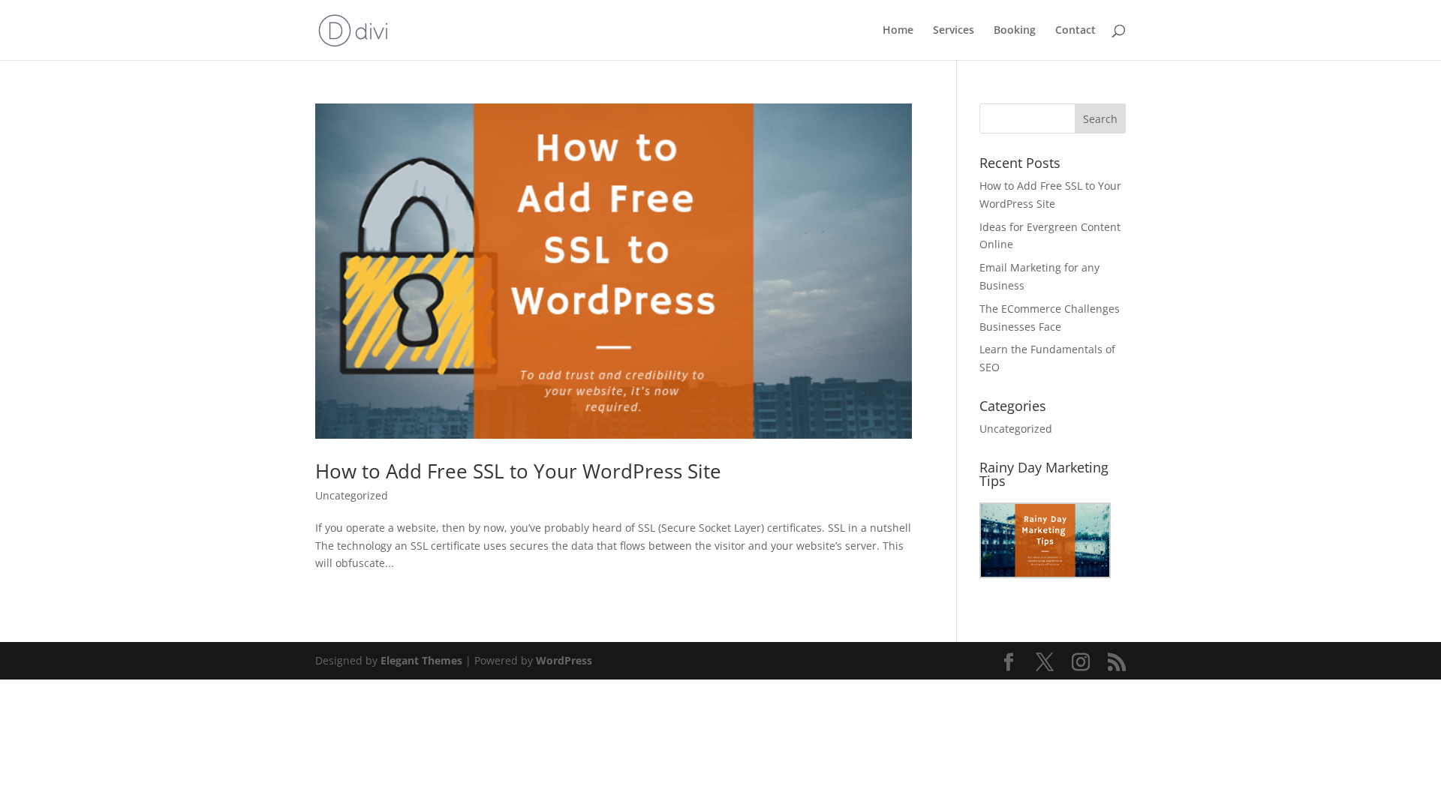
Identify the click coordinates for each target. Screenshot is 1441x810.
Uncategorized (351, 495)
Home (898, 31)
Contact (1075, 31)
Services (953, 31)
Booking (1015, 31)
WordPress (564, 660)
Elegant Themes (421, 660)
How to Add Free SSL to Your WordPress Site (518, 471)
